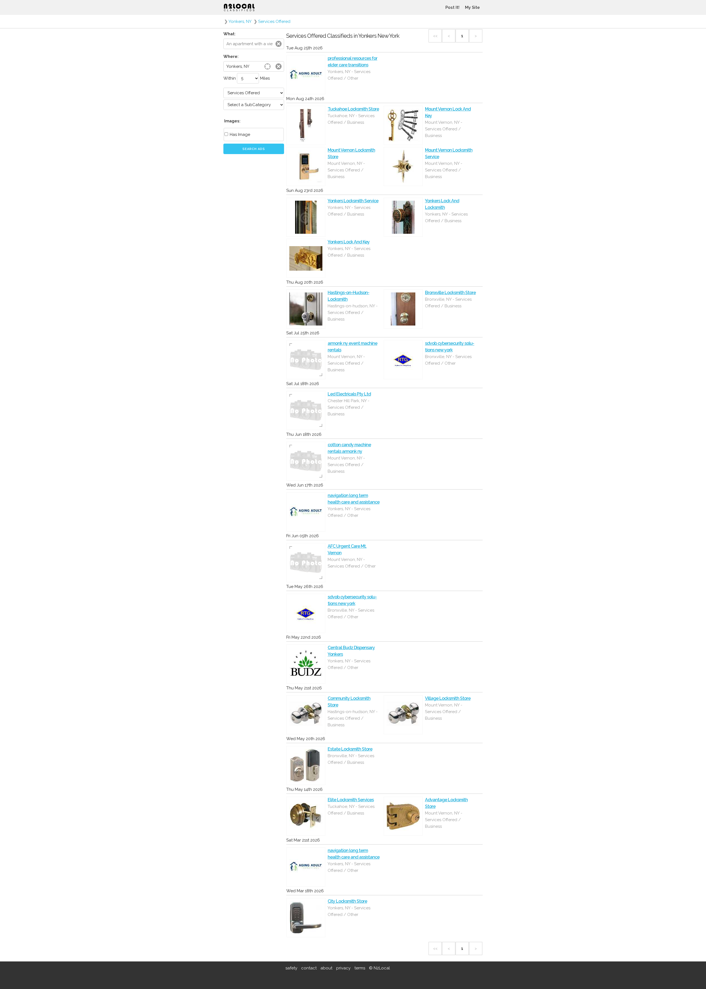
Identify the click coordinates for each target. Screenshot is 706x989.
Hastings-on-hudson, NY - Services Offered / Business (353, 312)
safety (291, 968)
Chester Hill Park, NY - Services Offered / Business (348, 407)
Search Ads (253, 149)
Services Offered (274, 21)
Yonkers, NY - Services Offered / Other (349, 75)
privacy (343, 968)
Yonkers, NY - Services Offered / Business (349, 211)
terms (359, 968)
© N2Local (379, 968)
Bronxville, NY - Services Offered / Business (448, 302)
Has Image (239, 134)
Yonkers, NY (240, 21)
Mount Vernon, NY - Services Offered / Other (352, 563)
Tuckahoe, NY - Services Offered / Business (351, 119)
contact (309, 968)
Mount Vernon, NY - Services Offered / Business (443, 129)
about (326, 968)
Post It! (452, 7)
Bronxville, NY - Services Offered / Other (448, 360)
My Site (472, 7)
